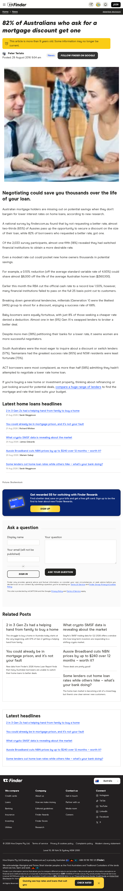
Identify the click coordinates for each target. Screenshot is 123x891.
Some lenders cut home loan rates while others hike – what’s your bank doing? (54, 464)
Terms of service (40, 844)
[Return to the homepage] (17, 4)
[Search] (91, 4)
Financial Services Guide (85, 876)
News (15, 12)
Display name (15, 537)
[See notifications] (105, 4)
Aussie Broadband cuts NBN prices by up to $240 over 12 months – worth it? (53, 451)
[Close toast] (98, 884)
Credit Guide (101, 876)
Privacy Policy (57, 591)
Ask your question (60, 572)
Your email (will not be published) (20, 552)
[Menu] (4, 4)
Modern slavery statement (107, 844)
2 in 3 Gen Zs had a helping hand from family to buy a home (43, 410)
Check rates (84, 883)
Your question (53, 537)
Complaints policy (84, 844)
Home (5, 12)
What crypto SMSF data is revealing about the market (39, 437)
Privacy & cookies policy (61, 844)
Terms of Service (74, 591)
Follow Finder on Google (78, 55)
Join (115, 4)
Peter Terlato (16, 53)
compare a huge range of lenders (78, 386)
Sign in (23, 574)
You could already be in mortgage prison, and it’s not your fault (45, 424)
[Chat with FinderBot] (98, 4)
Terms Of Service (78, 584)
